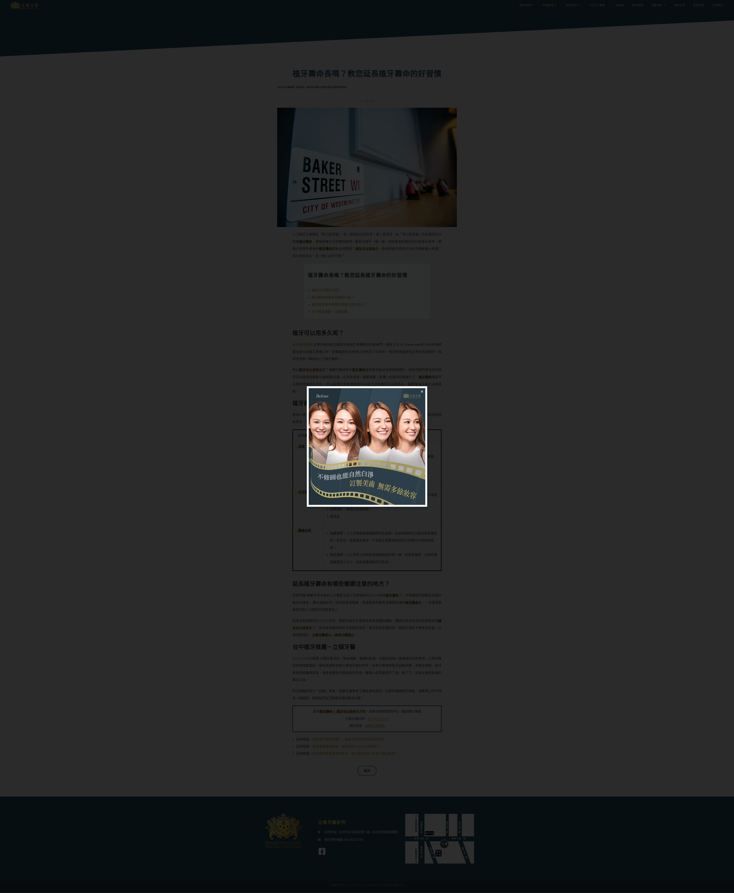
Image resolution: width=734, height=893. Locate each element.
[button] (422, 391)
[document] (367, 446)
